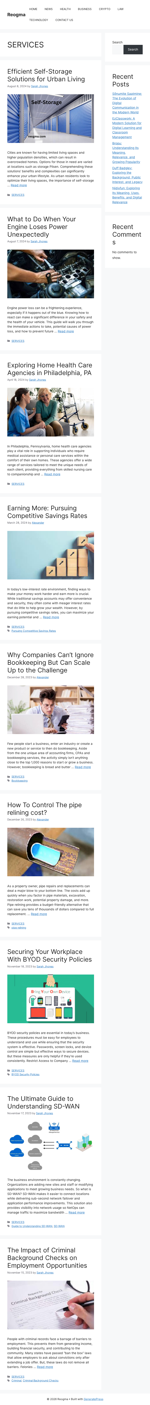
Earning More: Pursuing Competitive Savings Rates (47, 511)
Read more (19, 185)
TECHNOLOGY (38, 20)
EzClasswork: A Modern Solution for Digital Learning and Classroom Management (127, 128)
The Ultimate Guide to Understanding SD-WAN (43, 1102)
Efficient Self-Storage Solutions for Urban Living (46, 75)
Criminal (16, 1380)
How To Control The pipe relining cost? (44, 808)
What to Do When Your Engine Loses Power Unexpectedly (41, 226)
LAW (120, 9)
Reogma (16, 14)
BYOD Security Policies (26, 1074)
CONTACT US (64, 20)
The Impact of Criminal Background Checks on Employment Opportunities (47, 1257)
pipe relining (19, 927)
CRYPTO (104, 9)
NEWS (49, 9)
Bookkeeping (20, 780)
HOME (33, 9)
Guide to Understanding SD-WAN (32, 1226)
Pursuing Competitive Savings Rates (34, 630)
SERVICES (18, 194)
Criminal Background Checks (41, 1380)
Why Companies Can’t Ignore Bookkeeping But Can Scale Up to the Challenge (50, 662)
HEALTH (65, 9)
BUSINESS (85, 9)
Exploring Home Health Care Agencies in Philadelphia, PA (49, 369)
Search (117, 42)
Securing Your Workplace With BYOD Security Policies (49, 955)
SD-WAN (59, 1226)
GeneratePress (93, 1399)
